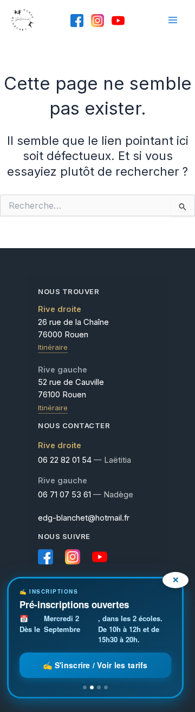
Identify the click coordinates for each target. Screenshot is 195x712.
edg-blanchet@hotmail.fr (83, 518)
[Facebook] (76, 20)
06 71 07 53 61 (64, 495)
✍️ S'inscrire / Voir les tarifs (95, 665)
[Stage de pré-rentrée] (99, 687)
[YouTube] (118, 20)
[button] (95, 637)
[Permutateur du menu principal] (172, 20)
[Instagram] (97, 20)
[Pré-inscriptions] (92, 687)
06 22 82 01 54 (65, 460)
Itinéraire (53, 347)
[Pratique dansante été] (106, 687)
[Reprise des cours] (85, 687)
